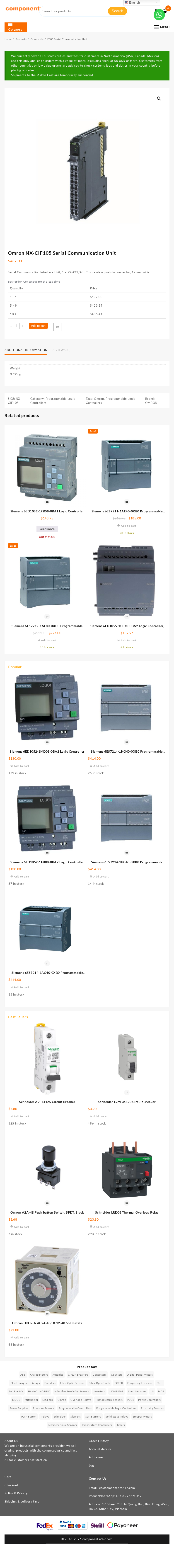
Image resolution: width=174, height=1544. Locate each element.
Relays (45, 1416)
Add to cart (38, 325)
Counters (117, 1374)
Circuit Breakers (78, 1374)
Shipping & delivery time (22, 1501)
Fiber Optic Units (99, 1383)
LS (152, 1391)
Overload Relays (80, 1399)
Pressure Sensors (43, 1408)
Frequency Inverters (139, 1383)
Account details (100, 1449)
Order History (99, 1441)
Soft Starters (93, 1416)
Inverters (99, 1391)
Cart (8, 1477)
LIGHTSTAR (116, 1391)
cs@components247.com (117, 1488)
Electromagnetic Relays (25, 1383)
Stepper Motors (142, 1416)
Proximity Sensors (152, 1408)
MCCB (16, 1399)
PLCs (130, 1399)
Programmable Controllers (75, 1408)
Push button (28, 1416)
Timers (121, 1424)
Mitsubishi (31, 1399)
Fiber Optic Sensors (72, 1383)
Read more (47, 529)
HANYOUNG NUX (39, 1391)
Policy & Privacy (16, 1493)
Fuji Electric (16, 1391)
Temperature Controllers (97, 1424)
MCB (161, 1391)
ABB (23, 1374)
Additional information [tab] (26, 350)
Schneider (60, 1416)
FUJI (159, 1383)
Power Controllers (149, 1399)
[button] (159, 99)
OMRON (151, 403)
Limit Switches (137, 1391)
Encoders (50, 1383)
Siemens (75, 1416)
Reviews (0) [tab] (61, 350)
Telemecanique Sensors (62, 1424)
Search (117, 11)
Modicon (47, 1399)
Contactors (99, 1374)
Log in (93, 1465)
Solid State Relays (117, 1416)
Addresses (96, 1457)
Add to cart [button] (21, 766)
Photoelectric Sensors (109, 1399)
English (134, 2)
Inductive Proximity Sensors (71, 1391)
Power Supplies (19, 1408)
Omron (99, 398)
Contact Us (97, 1478)
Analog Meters (39, 1374)
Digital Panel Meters (140, 1374)
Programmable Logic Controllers (116, 1408)
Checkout (11, 1485)
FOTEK (119, 1383)
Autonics (58, 1374)
